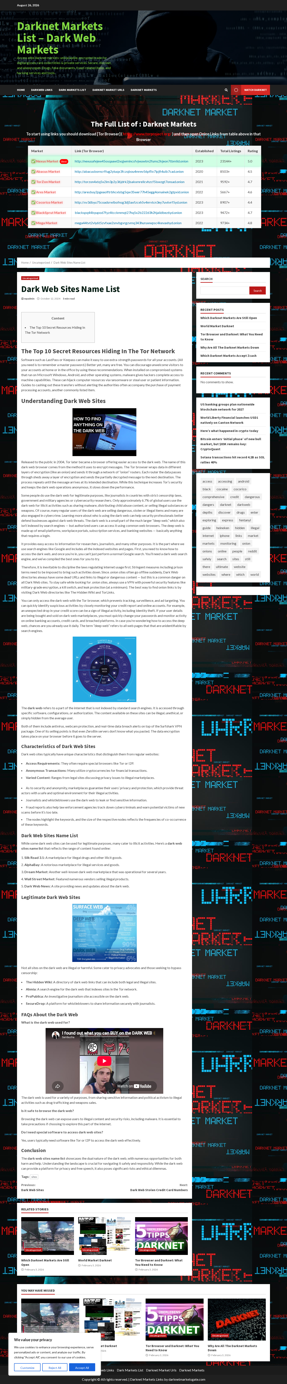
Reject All (55, 1368)
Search (206, 279)
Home (21, 90)
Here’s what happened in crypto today (229, 431)
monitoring (228, 543)
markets (209, 543)
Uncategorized (30, 278)
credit (234, 497)
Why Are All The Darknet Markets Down (229, 347)
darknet (225, 504)
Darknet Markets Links (146, 1379)
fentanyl (245, 520)
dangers (208, 504)
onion (246, 543)
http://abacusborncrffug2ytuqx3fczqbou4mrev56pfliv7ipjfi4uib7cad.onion (129, 171)
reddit (252, 551)
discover (224, 512)
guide (207, 528)
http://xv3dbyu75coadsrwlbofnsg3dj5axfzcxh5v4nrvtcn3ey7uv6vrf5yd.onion (131, 202)
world (254, 574)
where (225, 574)
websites (209, 574)
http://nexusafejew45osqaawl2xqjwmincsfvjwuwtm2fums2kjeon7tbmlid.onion (131, 161)
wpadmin (29, 298)
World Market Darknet (104, 1236)
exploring (209, 520)
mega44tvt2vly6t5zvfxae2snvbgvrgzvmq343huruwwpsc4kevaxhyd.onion (128, 223)
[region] (54, 1354)
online (222, 551)
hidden (240, 528)
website (239, 567)
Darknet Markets (144, 90)
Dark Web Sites (32, 1187)
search (221, 559)
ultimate (222, 567)
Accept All (82, 1368)
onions (207, 551)
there (206, 567)
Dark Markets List (72, 90)
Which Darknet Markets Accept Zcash (228, 355)
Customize (27, 1368)
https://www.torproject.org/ (147, 134)
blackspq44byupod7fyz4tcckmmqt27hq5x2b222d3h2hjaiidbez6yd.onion (128, 213)
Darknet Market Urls (108, 90)
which (240, 574)
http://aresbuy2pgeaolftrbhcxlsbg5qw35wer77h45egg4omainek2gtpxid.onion (132, 192)
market (253, 536)
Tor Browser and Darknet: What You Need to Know (161, 1236)
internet (208, 536)
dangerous (252, 497)
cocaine (222, 489)
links (238, 536)
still (247, 559)
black (207, 489)
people (237, 551)
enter (254, 512)
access (207, 481)
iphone (224, 536)
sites (34, 1177)
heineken (222, 528)
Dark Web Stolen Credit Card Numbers (159, 1187)
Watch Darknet (255, 90)
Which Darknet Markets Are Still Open (47, 1236)
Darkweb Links (42, 90)
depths (207, 512)
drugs (241, 512)
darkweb (243, 504)
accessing (225, 481)
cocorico (240, 489)
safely (207, 559)
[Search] (226, 90)
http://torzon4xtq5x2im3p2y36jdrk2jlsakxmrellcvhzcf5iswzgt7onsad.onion (129, 182)
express (227, 520)
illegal (255, 528)
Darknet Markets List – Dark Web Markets (60, 37)
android (243, 481)
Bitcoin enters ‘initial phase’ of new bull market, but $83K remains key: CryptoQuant (230, 444)
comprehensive (213, 497)
